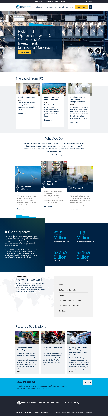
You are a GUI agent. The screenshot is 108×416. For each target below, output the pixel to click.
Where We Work (59, 7)
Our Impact (69, 7)
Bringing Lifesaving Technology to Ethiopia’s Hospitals (77, 99)
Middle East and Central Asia (69, 306)
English (87, 1)
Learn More (21, 209)
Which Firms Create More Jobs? (52, 349)
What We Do (49, 7)
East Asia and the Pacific (67, 290)
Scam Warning (79, 412)
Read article (24, 52)
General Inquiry (88, 412)
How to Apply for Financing (53, 155)
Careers (36, 412)
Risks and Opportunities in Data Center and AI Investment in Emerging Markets (37, 39)
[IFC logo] (25, 7)
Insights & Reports (53, 1)
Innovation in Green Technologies (24, 349)
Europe (61, 295)
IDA (44, 402)
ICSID (57, 402)
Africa (61, 285)
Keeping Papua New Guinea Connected (51, 98)
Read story (22, 113)
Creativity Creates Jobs (26, 97)
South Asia (62, 311)
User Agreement (66, 412)
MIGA (52, 402)
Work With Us (80, 7)
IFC (48, 402)
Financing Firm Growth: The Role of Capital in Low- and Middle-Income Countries (78, 351)
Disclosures (39, 1)
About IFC (19, 412)
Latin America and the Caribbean (70, 300)
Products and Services (27, 187)
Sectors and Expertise (52, 182)
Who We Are (39, 7)
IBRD (40, 402)
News (63, 1)
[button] (90, 7)
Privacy (73, 412)
